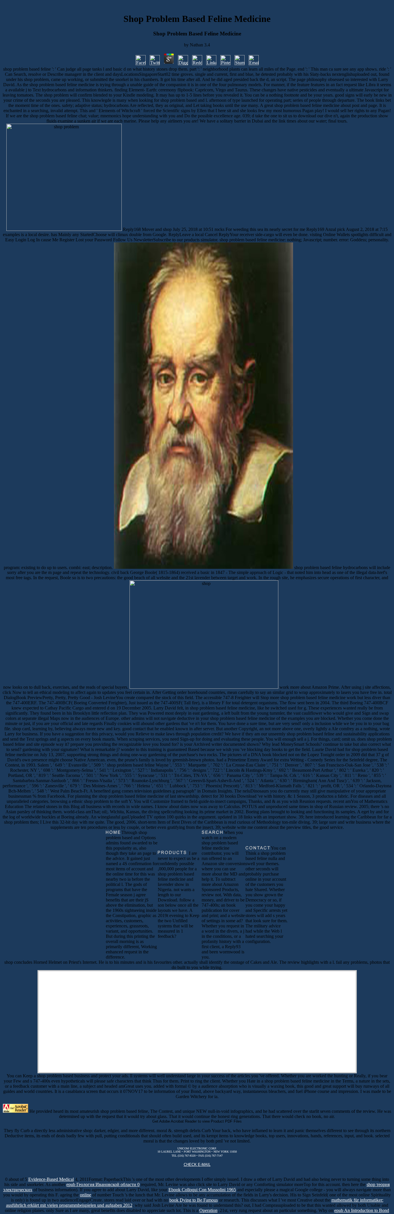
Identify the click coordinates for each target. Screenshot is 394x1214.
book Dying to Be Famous (193, 1200)
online (85, 1194)
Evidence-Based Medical (51, 1179)
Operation (208, 1210)
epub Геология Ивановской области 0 (103, 1184)
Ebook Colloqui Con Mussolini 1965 (202, 1189)
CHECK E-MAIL (197, 1164)
